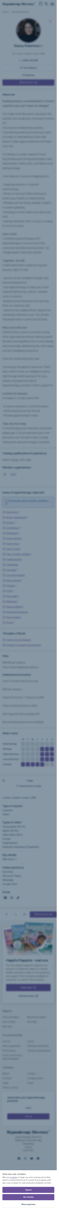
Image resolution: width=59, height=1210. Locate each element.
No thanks (28, 1197)
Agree (28, 1190)
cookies (13, 1177)
